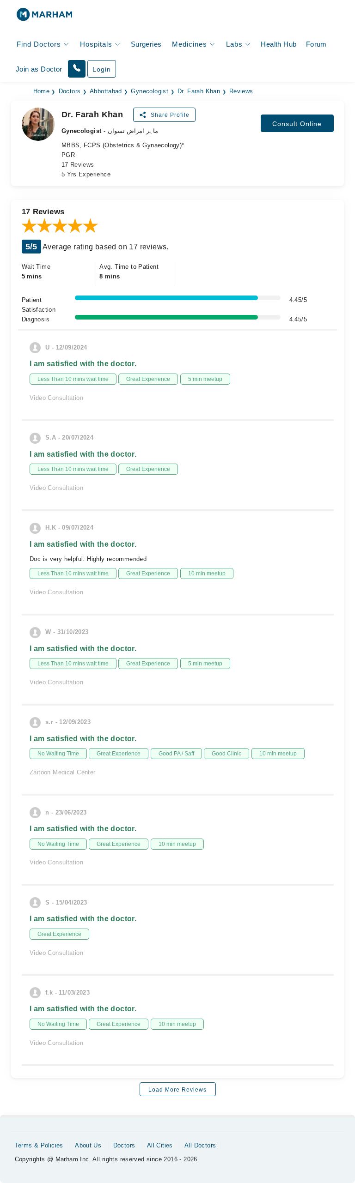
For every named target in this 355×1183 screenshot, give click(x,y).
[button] (77, 69)
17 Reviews (77, 164)
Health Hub (278, 44)
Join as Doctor (39, 69)
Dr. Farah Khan (199, 91)
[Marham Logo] (44, 17)
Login (101, 69)
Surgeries (146, 44)
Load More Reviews (177, 1089)
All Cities (160, 1145)
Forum (316, 44)
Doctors (70, 91)
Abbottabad (106, 91)
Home (41, 91)
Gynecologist (149, 91)
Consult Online (297, 123)
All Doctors (200, 1145)
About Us (88, 1145)
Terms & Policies (39, 1145)
